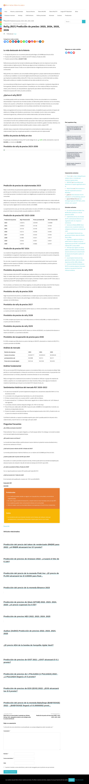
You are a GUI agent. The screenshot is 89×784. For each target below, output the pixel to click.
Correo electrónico (9, 758)
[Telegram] (26, 41)
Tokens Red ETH (53, 11)
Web (5, 763)
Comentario (7, 731)
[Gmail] (37, 41)
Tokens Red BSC (42, 11)
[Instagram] (32, 41)
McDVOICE (69, 182)
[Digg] (40, 41)
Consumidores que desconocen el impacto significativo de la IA (75, 184)
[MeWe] (18, 41)
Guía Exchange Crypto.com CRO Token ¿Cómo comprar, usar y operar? (75, 201)
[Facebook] (5, 41)
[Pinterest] (16, 41)
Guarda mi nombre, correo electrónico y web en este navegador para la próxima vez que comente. (29, 767)
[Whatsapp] (24, 41)
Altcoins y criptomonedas (16, 11)
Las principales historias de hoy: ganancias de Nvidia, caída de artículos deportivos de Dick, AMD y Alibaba (74, 260)
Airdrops (20, 15)
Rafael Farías (70, 188)
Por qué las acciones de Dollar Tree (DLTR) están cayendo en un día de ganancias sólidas (74, 213)
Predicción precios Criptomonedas (20, 24)
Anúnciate (51, 15)
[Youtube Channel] (74, 53)
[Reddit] (10, 41)
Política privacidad (41, 15)
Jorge (15, 34)
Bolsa (76, 11)
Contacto (59, 15)
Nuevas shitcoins (30, 11)
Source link (6, 526)
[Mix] (21, 41)
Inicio (6, 11)
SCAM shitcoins (29, 15)
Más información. (79, 780)
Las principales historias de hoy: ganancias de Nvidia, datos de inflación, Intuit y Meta (75, 235)
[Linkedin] (13, 41)
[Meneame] (35, 41)
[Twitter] (7, 41)
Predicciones (68, 15)
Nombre (6, 754)
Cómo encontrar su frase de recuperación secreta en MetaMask (75, 191)
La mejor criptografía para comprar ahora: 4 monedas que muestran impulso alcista (75, 178)
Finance (69, 176)
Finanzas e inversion (10, 15)
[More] (43, 41)
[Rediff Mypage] (29, 41)
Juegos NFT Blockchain (66, 11)
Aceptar (71, 780)
